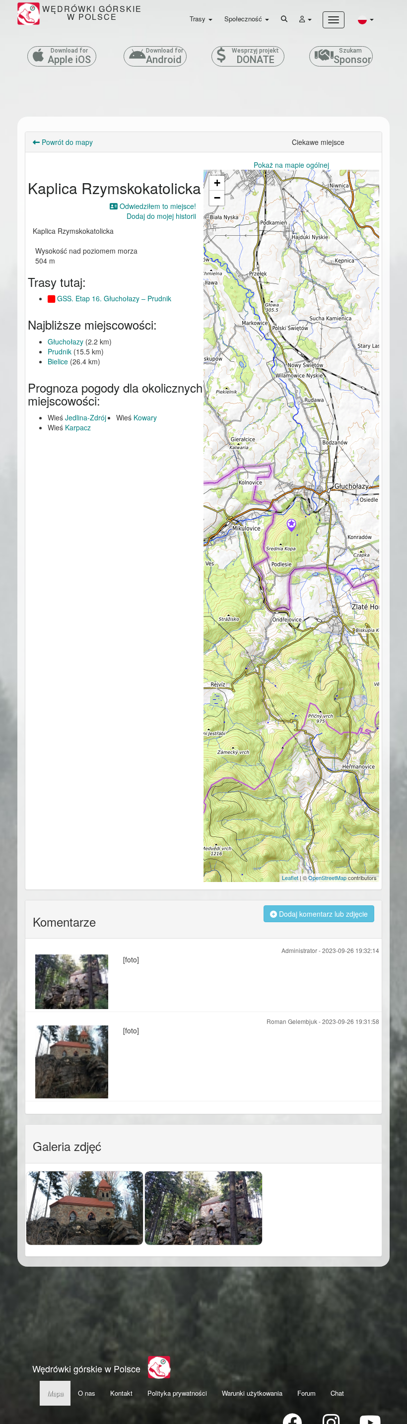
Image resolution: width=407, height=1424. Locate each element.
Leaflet (290, 878)
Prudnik (59, 351)
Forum (306, 1393)
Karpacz (78, 427)
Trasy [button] (198, 18)
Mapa (55, 1393)
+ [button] (217, 183)
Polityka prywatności (177, 1393)
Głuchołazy (65, 341)
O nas (86, 1393)
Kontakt (121, 1393)
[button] (366, 19)
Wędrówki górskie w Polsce (86, 1368)
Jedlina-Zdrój (85, 417)
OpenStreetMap (327, 878)
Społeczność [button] (244, 18)
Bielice (58, 361)
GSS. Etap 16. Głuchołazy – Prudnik (113, 298)
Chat (337, 1393)
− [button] (217, 198)
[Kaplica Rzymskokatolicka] (291, 526)
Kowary (145, 417)
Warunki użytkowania (252, 1393)
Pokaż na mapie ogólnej (291, 165)
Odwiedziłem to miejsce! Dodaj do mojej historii (157, 211)
